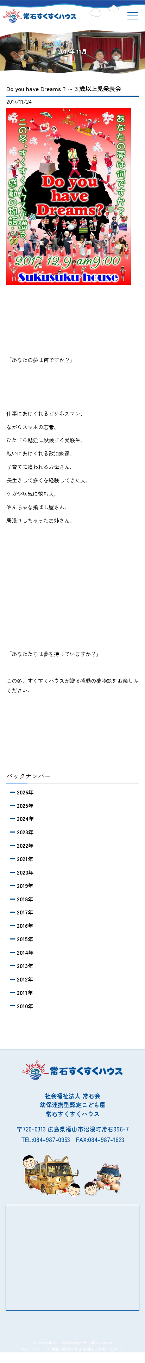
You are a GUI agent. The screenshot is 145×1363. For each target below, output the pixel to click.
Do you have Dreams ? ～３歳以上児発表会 (63, 88)
